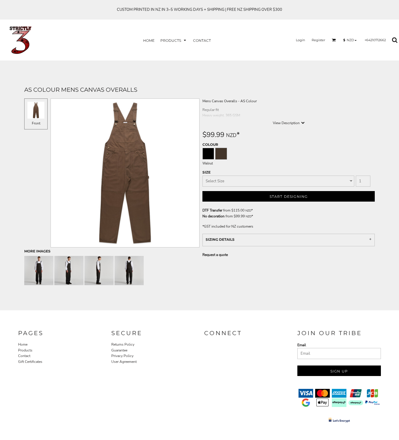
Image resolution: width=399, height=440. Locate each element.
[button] (173, 40)
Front (36, 123)
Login (300, 40)
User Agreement (124, 361)
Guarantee (119, 350)
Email (301, 345)
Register (318, 40)
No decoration (213, 216)
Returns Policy (122, 344)
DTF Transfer (212, 210)
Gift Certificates (30, 361)
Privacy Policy (122, 356)
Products (25, 350)
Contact (24, 356)
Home (22, 344)
